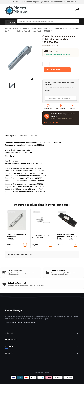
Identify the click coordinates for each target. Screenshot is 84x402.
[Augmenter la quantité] (48, 63)
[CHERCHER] (76, 21)
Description (10, 135)
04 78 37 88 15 (51, 122)
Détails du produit (29, 135)
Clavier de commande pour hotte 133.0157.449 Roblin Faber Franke (67, 236)
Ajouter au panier (54, 69)
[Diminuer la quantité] (48, 65)
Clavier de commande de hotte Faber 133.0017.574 (16, 236)
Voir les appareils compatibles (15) (20, 254)
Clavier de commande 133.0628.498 (40, 237)
